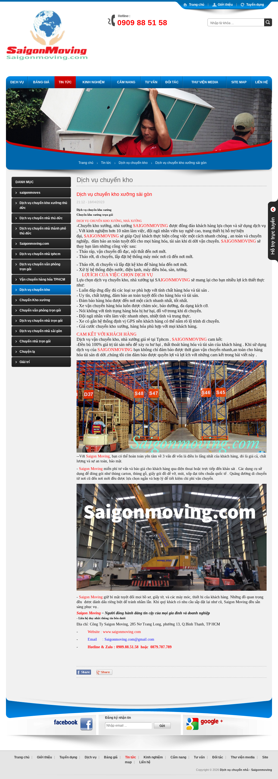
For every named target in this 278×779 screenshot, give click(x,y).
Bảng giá (111, 757)
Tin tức (106, 163)
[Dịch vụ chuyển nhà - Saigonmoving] (46, 69)
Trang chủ (85, 163)
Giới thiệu (44, 757)
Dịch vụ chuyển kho (133, 163)
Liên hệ (144, 762)
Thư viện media (243, 757)
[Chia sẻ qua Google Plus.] (104, 672)
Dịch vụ (90, 757)
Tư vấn (199, 757)
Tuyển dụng (68, 757)
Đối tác (217, 757)
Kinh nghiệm (153, 757)
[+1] (176, 671)
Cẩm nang (178, 757)
